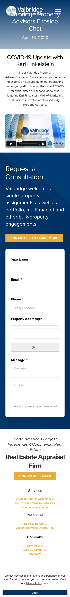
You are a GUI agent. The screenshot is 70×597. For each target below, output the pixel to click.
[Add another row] (33, 347)
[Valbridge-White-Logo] (24, 6)
